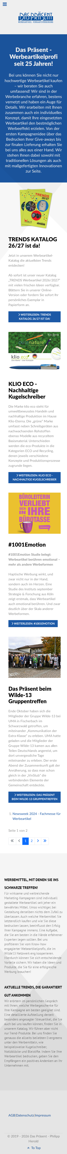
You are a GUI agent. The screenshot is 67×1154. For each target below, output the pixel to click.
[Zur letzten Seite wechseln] (45, 841)
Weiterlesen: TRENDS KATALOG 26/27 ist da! (35, 316)
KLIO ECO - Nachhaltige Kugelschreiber (26, 390)
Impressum (43, 1115)
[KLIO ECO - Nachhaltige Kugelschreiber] (34, 352)
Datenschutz (25, 1115)
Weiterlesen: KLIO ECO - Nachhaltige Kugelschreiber (34, 477)
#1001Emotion (27, 545)
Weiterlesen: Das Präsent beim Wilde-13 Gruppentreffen (34, 797)
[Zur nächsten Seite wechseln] (38, 841)
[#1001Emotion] (34, 513)
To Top (36, 1148)
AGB (11, 1115)
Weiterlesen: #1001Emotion (34, 623)
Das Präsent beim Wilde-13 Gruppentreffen (29, 695)
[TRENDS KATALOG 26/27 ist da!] (34, 207)
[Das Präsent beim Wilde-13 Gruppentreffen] (34, 657)
